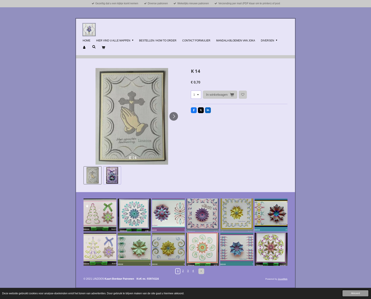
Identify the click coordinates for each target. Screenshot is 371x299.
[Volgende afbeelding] (173, 116)
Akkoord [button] (355, 293)
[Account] (84, 47)
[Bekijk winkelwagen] (103, 47)
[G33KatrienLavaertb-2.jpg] (271, 215)
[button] (93, 175)
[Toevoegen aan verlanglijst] (243, 95)
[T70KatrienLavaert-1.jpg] (237, 249)
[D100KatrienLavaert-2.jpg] (237, 215)
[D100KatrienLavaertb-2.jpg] (203, 215)
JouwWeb (282, 279)
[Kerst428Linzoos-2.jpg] (271, 249)
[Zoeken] (94, 46)
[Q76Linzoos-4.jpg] (203, 249)
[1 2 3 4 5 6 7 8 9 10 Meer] (196, 95)
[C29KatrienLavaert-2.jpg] (168, 215)
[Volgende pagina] (201, 271)
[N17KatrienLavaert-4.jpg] (168, 249)
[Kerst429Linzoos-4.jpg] (100, 215)
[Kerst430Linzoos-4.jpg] (100, 249)
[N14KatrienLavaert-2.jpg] (134, 249)
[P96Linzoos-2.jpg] (134, 215)
